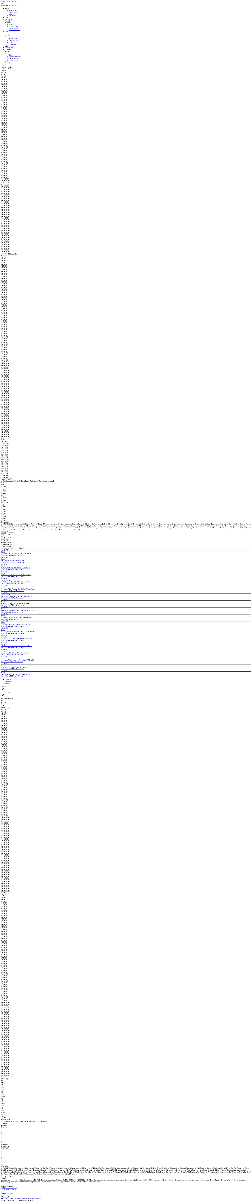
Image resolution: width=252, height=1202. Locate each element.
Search (4, 532)
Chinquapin (188, 524)
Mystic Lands (159, 526)
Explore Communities (25, 1198)
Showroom (12, 15)
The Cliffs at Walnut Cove (114, 528)
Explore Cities (36, 1198)
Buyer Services (13, 10)
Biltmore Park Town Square (116, 524)
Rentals (52, 481)
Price (2, 700)
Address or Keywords (7, 698)
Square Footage (6, 1077)
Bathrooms (4, 1145)
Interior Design (13, 28)
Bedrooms (4, 1123)
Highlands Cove (92, 526)
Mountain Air (132, 526)
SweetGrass (70, 528)
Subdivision (4, 1166)
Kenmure (103, 526)
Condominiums (8, 481)
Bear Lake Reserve (64, 524)
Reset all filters (7, 1176)
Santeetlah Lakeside (233, 1170)
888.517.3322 (5, 1197)
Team (10, 14)
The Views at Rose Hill (45, 530)
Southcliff (25, 528)
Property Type (5, 1119)
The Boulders (80, 528)
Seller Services (13, 12)
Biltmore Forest (77, 524)
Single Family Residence (28, 481)
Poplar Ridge (215, 526)
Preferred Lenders (14, 30)
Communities (9, 19)
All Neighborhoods (9, 524)
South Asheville (14, 528)
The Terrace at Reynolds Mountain (24, 530)
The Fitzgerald (129, 528)
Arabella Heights (23, 524)
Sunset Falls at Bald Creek (55, 528)
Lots (16, 481)
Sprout (42, 528)
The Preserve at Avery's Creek (187, 528)
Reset (11, 532)
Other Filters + (8, 537)
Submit (22, 548)
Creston (223, 524)
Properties (8, 21)
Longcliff (122, 526)
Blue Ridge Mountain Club (136, 524)
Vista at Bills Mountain (81, 530)
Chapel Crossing (177, 524)
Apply (3, 1178)
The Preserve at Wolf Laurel (208, 528)
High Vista (81, 526)
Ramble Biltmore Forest (229, 526)
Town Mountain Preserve (63, 530)
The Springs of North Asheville (238, 1172)
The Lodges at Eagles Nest (167, 528)
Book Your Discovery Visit (9, 1198)
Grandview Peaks (69, 526)
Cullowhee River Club (236, 524)
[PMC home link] (9, 1)
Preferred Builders (14, 26)
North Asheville (171, 526)
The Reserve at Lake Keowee (229, 528)
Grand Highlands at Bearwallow (51, 526)
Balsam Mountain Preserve (46, 524)
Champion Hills (164, 524)
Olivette (180, 526)
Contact (7, 31)
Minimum (4, 69)
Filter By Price (5, 534)
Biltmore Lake (89, 524)
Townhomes (43, 481)
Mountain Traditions (145, 526)
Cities (6, 17)
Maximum (4, 253)
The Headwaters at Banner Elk (146, 528)
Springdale (34, 528)
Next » (7, 683)
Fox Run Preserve (236, 1168)
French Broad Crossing (16, 526)
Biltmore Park (100, 524)
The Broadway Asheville (95, 528)
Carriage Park (152, 524)
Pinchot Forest (204, 526)
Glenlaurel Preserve (32, 526)
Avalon (33, 524)
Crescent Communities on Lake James (207, 524)
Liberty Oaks (113, 526)
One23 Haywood (191, 526)
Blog (10, 24)
